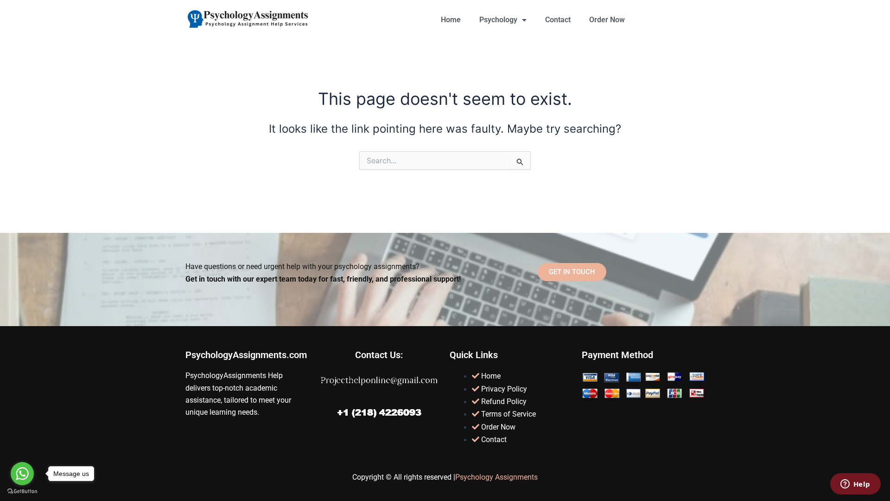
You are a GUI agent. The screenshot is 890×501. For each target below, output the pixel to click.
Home (451, 19)
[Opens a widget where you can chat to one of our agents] (855, 484)
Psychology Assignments (496, 477)
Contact (558, 19)
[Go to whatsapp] (22, 473)
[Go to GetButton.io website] (22, 491)
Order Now (607, 19)
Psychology (498, 19)
